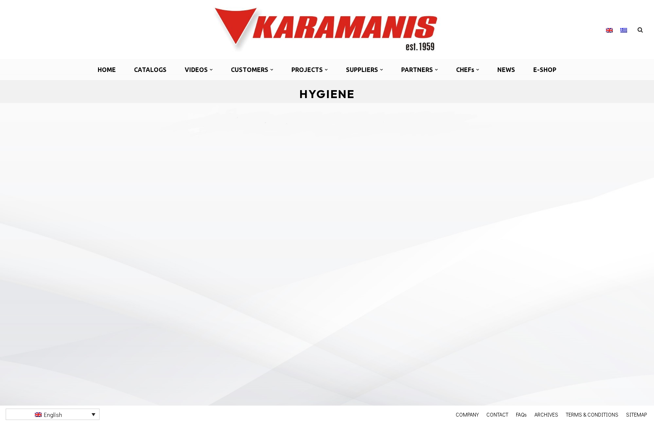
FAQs (521, 414)
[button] (211, 69)
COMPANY (467, 414)
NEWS (506, 69)
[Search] (640, 30)
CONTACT (497, 414)
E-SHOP (544, 69)
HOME (107, 69)
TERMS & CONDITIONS (592, 414)
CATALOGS (150, 69)
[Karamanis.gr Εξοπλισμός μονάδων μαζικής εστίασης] (327, 29)
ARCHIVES (546, 414)
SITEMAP (636, 414)
